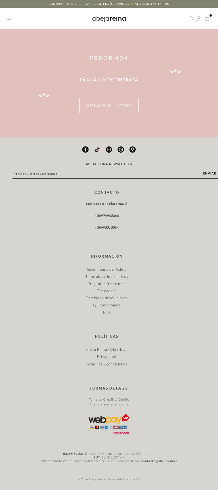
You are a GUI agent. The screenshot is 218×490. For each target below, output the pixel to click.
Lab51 (136, 479)
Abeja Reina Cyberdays (106, 349)
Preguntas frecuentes (107, 283)
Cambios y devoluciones (106, 298)
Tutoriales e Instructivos (106, 276)
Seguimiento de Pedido (107, 269)
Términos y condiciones (106, 364)
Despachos (107, 291)
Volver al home (108, 105)
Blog (107, 312)
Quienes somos (106, 305)
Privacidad (106, 356)
